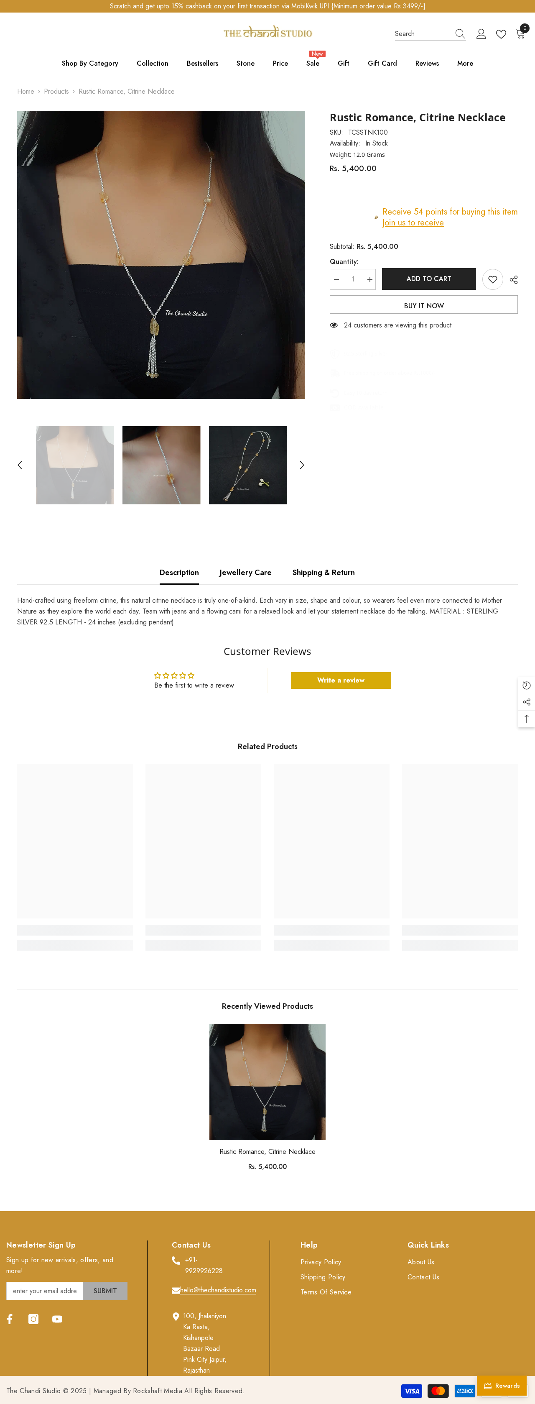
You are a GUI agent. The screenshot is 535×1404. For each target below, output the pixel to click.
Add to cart (430, 279)
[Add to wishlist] (492, 279)
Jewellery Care (246, 572)
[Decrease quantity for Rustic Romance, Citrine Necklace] (336, 279)
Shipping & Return (324, 572)
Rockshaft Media (157, 1391)
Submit (105, 1291)
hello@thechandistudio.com (218, 1290)
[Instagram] (33, 1319)
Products (56, 91)
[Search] (430, 34)
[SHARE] (510, 280)
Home (25, 91)
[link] (75, 930)
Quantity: (344, 261)
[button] (19, 465)
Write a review (340, 680)
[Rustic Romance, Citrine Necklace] (267, 1082)
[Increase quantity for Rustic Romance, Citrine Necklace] (369, 279)
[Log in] (481, 34)
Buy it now (424, 306)
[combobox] (422, 34)
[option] (161, 255)
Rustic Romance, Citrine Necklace (267, 1151)
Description (179, 572)
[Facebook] (9, 1319)
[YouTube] (57, 1319)
